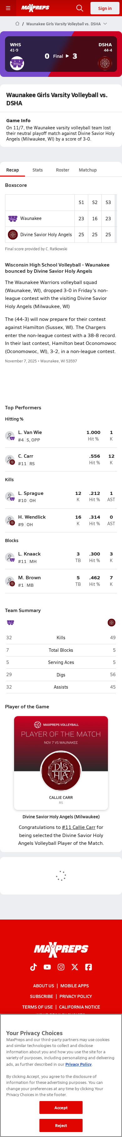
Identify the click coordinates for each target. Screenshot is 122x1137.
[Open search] (80, 8)
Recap (12, 170)
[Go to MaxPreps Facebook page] (88, 967)
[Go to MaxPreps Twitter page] (75, 967)
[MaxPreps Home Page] (17, 24)
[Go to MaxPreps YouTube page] (47, 967)
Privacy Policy (75, 996)
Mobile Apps (74, 985)
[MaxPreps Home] (35, 8)
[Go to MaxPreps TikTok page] (33, 967)
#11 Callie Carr (78, 827)
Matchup (88, 170)
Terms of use (37, 1007)
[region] (61, 1075)
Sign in (105, 8)
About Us (43, 985)
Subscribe (41, 996)
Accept (61, 1107)
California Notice (79, 1007)
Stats (38, 170)
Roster (62, 170)
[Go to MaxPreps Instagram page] (61, 967)
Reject (61, 1125)
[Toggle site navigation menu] (8, 8)
